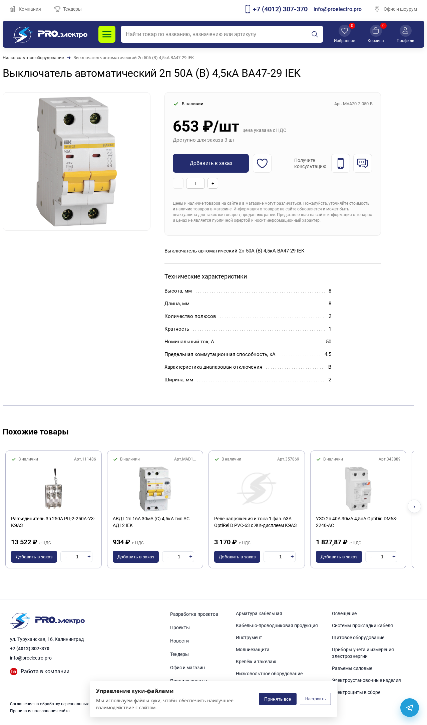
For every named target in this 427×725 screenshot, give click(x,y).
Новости (179, 641)
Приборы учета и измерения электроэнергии (363, 653)
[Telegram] (409, 707)
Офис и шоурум (400, 9)
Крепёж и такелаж (256, 661)
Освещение (344, 613)
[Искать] (314, 34)
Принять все (277, 699)
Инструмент (249, 637)
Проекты (180, 627)
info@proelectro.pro (338, 9)
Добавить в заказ (211, 163)
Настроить (315, 699)
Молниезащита (253, 649)
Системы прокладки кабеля (362, 625)
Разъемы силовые (352, 668)
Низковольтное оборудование (33, 57)
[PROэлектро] (50, 34)
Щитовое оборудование (358, 637)
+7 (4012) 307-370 (29, 648)
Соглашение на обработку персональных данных (57, 704)
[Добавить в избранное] (262, 163)
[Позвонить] (340, 163)
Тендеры (72, 9)
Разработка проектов (194, 614)
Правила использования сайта (40, 711)
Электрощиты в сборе (356, 692)
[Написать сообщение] (362, 163)
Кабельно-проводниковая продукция (277, 625)
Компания (30, 9)
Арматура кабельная (259, 613)
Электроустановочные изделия (366, 680)
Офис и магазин (187, 667)
